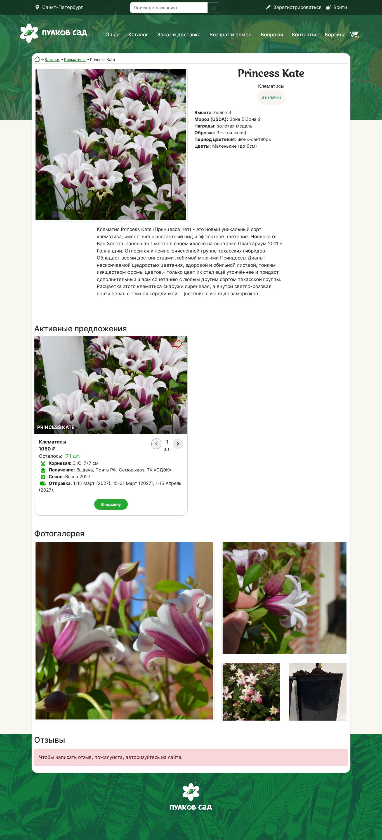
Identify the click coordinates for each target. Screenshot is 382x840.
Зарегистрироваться (297, 7)
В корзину (111, 504)
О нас (112, 34)
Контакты (304, 34)
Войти (339, 7)
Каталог (138, 34)
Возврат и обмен (230, 34)
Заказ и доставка (179, 34)
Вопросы (272, 34)
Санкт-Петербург (62, 7)
